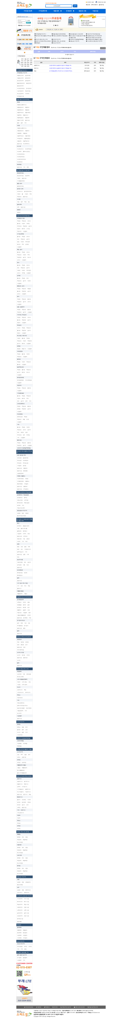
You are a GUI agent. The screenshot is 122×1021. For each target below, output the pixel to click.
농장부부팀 (27, 75)
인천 (31, 59)
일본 (23, 732)
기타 (25, 123)
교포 (26, 729)
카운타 (22, 241)
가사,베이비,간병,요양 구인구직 (24, 896)
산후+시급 (26, 910)
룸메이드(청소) (26, 151)
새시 (22, 549)
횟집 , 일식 (19, 249)
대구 (25, 60)
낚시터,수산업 (20, 652)
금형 (24, 554)
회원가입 (20, 25)
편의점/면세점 (20, 377)
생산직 (29, 562)
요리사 (18, 260)
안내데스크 (20, 191)
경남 (28, 62)
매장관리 (19, 839)
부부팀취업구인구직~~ (22, 70)
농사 (26, 644)
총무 (22, 201)
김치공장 (19, 565)
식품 (24, 565)
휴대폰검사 (20, 575)
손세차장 (24, 762)
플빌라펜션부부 (21, 83)
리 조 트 (19, 146)
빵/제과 (19, 359)
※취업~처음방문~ (85, 23)
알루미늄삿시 (20, 551)
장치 (26, 401)
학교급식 (19, 325)
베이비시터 (20, 901)
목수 (25, 585)
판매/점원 (28, 674)
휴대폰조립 (20, 572)
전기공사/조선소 (21, 620)
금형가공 (24, 757)
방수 (29, 607)
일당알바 (25, 957)
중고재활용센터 (21, 770)
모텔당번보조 (20, 130)
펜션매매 (19, 932)
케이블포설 (20, 625)
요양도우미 (20, 915)
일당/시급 (27, 120)
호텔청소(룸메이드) (21, 104)
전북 (25, 64)
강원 (25, 62)
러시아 (18, 732)
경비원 (24, 465)
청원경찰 (25, 470)
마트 (24, 674)
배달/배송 (25, 839)
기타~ (30, 401)
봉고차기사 (26, 781)
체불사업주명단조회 (93, 1007)
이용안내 (47, 1007)
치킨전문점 (20, 414)
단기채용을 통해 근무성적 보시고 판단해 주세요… (61, 71)
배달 (24, 419)
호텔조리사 (25, 115)
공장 (18, 544)
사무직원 (26, 500)
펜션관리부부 (20, 80)
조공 (29, 623)
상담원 (18, 513)
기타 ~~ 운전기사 (21, 810)
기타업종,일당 (20, 393)
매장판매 (19, 671)
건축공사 (19, 602)
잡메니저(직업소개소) (22, 705)
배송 (30, 794)
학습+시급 (26, 904)
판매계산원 (20, 416)
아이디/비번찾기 (27, 25)
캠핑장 (18, 209)
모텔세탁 (19, 141)
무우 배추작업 (20, 649)
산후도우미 (20, 910)
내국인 (25, 946)
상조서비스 (20, 892)
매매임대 (19, 925)
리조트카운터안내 (21, 159)
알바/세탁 (19, 204)
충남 (28, 64)
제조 (26, 541)
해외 (28, 66)
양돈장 (22, 642)
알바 (22, 123)
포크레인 (24, 799)
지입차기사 (28, 791)
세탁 (18, 207)
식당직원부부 (20, 91)
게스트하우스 (26, 143)
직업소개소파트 (21, 508)
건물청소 (27, 481)
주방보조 (19, 196)
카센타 (18, 541)
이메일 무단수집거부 (66, 1007)
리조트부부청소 (21, 88)
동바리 (24, 604)
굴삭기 (23, 804)
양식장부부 (28, 88)
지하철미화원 (20, 481)
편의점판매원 (20, 380)
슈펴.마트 (19, 855)
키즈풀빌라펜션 (21, 181)
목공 (29, 585)
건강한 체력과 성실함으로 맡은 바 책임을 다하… (60, 65)
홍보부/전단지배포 (21, 515)
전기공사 (26, 625)
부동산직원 (20, 500)
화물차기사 (20, 784)
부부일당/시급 (20, 96)
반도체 (25, 572)
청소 (29, 201)
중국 (23, 729)
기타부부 (27, 93)
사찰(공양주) (20, 710)
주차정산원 (25, 463)
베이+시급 (26, 901)
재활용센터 (24, 767)
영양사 (18, 228)
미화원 (26, 478)
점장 (18, 241)
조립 (18, 528)
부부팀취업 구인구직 (22, 72)
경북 (31, 62)
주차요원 (19, 460)
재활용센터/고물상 (21, 765)
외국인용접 (20, 946)
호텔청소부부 (20, 75)
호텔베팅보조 (20, 110)
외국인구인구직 (20, 721)
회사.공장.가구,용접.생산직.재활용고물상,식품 (24, 519)
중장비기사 (20, 797)
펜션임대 (25, 932)
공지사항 (55, 1007)
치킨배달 (25, 743)
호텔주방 (19, 115)
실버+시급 (26, 913)
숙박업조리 (20, 138)
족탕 (25, 689)
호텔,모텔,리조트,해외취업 (23, 99)
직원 (18, 201)
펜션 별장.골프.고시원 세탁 (23, 170)
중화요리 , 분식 (20, 286)
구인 (18, 949)
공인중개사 (20, 497)
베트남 (18, 727)
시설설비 (25, 612)
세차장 (18, 759)
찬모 (18, 239)
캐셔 (23, 837)
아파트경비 (25, 460)
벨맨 (18, 123)
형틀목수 (19, 610)
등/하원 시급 (20, 918)
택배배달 (19, 746)
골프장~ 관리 (20, 188)
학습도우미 (20, 904)
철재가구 (19, 588)
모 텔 (18, 125)
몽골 (23, 727)
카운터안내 (20, 697)
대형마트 (19, 844)
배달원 (29, 288)
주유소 (18, 695)
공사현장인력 (20, 599)
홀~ (22, 194)
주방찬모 (25, 226)
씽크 (22, 585)
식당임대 (25, 935)
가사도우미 (20, 898)
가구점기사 (24, 786)
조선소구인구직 (20, 941)
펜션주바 (27, 175)
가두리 (28, 655)
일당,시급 (19, 794)
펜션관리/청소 (20, 173)
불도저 (18, 799)
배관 (18, 549)
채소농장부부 (20, 93)
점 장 (27, 419)
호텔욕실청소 (20, 117)
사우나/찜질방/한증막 (22, 679)
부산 (22, 60)
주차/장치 (27, 241)
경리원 (18, 505)
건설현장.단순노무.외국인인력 (24, 597)
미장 (30, 617)
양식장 (23, 655)
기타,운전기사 (20, 812)
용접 (18, 546)
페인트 (24, 607)
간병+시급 (26, 907)
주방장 (18, 221)
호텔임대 (25, 930)
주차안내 (19, 226)
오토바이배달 (20, 740)
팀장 (23, 513)
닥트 (29, 546)
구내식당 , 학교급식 (22, 314)
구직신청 (103, 59)
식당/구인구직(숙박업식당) (23, 215)
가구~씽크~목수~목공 (22, 583)
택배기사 (26, 784)
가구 (18, 585)
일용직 (24, 610)
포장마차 (19, 385)
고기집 (28, 228)
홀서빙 (18, 223)
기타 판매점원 (28, 380)
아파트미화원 (20, 478)
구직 (22, 949)
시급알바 (25, 231)
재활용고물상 (20, 591)
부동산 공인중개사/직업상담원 (24, 492)
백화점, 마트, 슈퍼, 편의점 (23, 831)
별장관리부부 (20, 85)
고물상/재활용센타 (21, 615)
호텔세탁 (27, 117)
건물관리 (25, 468)
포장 (29, 533)
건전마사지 (20, 689)
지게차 (29, 799)
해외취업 (19, 164)
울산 (22, 62)
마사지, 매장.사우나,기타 (23, 668)
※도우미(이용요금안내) (86, 25)
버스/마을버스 (20, 791)
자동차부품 (20, 562)
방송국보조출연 (21, 708)
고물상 (25, 593)
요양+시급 (26, 915)
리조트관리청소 (21, 154)
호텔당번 (27, 110)
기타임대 (25, 938)
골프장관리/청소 (28, 191)
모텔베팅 (19, 133)
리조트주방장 (28, 149)
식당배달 (19, 743)
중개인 (25, 497)
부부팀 (23, 273)
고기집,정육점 (20, 234)
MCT (22, 754)
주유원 (18, 823)
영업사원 (19, 538)
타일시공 (19, 612)
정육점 (18, 346)
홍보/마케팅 (20, 884)
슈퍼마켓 (19, 674)
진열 (26, 837)
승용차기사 (20, 781)
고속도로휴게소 (21, 403)
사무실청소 (25, 489)
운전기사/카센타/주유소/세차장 (24, 776)
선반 (22, 546)
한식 (18, 262)
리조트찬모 (20, 162)
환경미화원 (20, 483)
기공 (25, 623)
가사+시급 (26, 898)
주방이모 (19, 231)
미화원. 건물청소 (21, 476)
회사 (18, 523)
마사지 (18, 687)
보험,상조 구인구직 (21, 877)
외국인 (29, 615)
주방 (25, 201)
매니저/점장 (20, 842)
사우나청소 (24, 682)
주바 (31, 194)
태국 (26, 727)
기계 (28, 554)
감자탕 (27, 244)
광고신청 (103, 48)
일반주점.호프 (20, 367)
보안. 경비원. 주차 (21, 455)
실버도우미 (20, 913)
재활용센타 (20, 593)
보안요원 (19, 458)
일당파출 (19, 921)
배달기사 (24, 348)
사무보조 (25, 536)
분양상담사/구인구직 (22, 510)
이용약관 (39, 1007)
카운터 (26, 194)
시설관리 (19, 533)
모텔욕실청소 (27, 138)
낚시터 (18, 655)
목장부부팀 (27, 91)
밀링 (25, 546)
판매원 (18, 409)
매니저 (29, 257)
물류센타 (19, 531)
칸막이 (24, 602)
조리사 (29, 221)
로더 (27, 804)
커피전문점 (20, 351)
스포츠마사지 (20, 692)
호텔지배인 (27, 112)
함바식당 (19, 440)
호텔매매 (19, 930)
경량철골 (19, 604)
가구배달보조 (20, 789)
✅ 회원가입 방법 (85, 20)
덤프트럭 (24, 802)
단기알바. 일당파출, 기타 (23, 952)
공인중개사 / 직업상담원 (23, 495)
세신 (30, 682)
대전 (31, 60)
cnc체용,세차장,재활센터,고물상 (24, 749)
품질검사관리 (26, 526)
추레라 (29, 802)
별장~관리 (19, 183)
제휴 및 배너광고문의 (80, 1007)
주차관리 (19, 463)
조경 (29, 610)
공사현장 (25, 617)
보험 (18, 879)
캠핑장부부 (28, 83)
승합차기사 (27, 789)
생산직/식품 (20, 559)
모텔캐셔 (27, 130)
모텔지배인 (27, 136)
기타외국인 (20, 735)
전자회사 (19, 526)
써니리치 (19, 713)
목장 (18, 642)
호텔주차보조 (20, 112)
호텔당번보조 (20, 107)
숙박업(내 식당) (21, 218)
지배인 (18, 178)
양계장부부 (27, 80)
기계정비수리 (27, 549)
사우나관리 (24, 684)
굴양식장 (25, 657)
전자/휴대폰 (20, 570)
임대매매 (19, 927)
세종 (25, 66)
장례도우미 (26, 892)
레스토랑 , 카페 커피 (22, 335)
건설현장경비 (20, 473)
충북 (31, 64)
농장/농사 (19, 639)
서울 (25, 59)
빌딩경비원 (25, 458)
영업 (23, 882)
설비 (29, 604)
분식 (18, 296)
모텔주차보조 (20, 136)
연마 (29, 754)
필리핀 (18, 729)
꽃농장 (22, 644)
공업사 (28, 538)
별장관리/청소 (20, 186)
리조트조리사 (20, 149)
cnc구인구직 (20, 752)
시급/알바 (19, 716)
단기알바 (19, 957)
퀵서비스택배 (20, 676)
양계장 (27, 642)
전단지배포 (28, 708)
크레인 (18, 807)
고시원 (18, 199)
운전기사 (19, 778)
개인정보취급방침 (29, 1007)
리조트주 (19, 151)
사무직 (24, 533)
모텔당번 (25, 133)
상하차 (18, 786)
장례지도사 (28, 890)
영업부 (27, 513)
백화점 (18, 834)
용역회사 (25, 531)
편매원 (18, 837)
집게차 (18, 802)
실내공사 (19, 607)
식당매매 (19, 935)
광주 (28, 60)
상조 (18, 887)
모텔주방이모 (26, 141)
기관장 (18, 684)
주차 (23, 244)
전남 (22, 64)
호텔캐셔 (27, 107)
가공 (24, 538)
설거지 (30, 226)
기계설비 (19, 465)
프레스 (18, 757)
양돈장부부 (27, 78)
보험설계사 (28, 882)
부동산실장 (26, 502)
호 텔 (18, 102)
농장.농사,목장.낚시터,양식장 (24, 636)
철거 (30, 612)
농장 (18, 644)
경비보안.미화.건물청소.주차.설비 (24, 451)
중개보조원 (20, 502)
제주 (22, 66)
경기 (28, 59)
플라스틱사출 (24, 528)
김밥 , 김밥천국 (20, 307)
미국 (26, 732)
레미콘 (18, 804)
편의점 (18, 865)
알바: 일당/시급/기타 (22, 955)
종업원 (18, 348)
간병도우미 (20, 907)
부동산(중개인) (20, 703)
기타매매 (19, 938)
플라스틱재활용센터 (22, 773)
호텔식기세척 (20, 120)
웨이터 (23, 228)
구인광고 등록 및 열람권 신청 (88, 22)
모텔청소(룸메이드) (21, 128)
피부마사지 (27, 692)
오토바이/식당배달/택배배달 (24, 448)
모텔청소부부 (20, 78)
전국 (22, 59)
